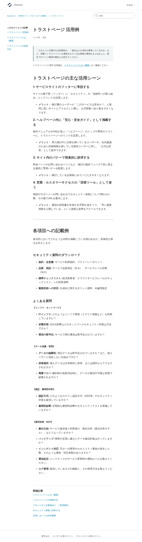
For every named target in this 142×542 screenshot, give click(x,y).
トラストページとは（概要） (16, 39)
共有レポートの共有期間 (44, 515)
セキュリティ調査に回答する (46, 510)
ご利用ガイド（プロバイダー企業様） (32, 16)
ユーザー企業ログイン (62, 536)
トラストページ (57, 16)
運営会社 (45, 536)
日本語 (129, 5)
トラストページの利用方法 (17, 47)
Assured (10, 16)
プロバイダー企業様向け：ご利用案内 (50, 505)
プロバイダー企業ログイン (88, 536)
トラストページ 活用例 (17, 32)
